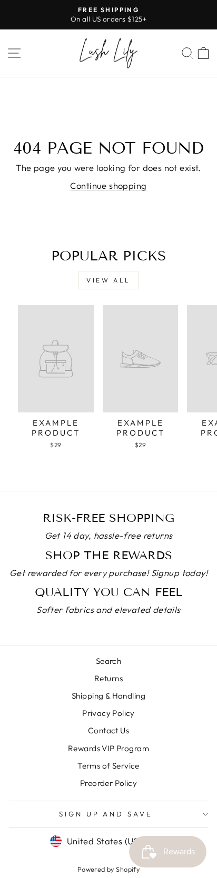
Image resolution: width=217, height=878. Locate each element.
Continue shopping (108, 185)
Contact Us (108, 730)
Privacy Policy (108, 713)
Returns (108, 678)
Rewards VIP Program (108, 748)
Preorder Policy (108, 783)
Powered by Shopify (108, 869)
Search (108, 661)
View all (108, 280)
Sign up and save (106, 814)
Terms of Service (108, 766)
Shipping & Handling (108, 696)
